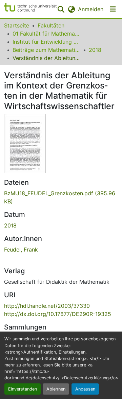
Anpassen (85, 389)
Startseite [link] (16, 25)
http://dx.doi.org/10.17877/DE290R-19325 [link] (57, 314)
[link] (61, 197)
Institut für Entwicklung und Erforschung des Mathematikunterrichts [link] (46, 41)
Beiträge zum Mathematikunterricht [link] (46, 49)
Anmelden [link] (90, 9)
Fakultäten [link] (51, 25)
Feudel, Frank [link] (21, 249)
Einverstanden (22, 389)
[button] (30, 9)
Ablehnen (55, 389)
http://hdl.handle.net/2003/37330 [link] (47, 305)
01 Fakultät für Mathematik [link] (46, 33)
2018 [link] (95, 49)
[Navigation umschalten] (113, 9)
